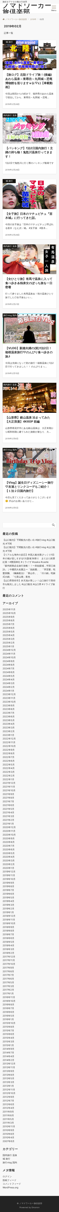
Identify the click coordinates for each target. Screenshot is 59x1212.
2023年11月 (9, 698)
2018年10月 (9, 923)
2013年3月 (8, 1082)
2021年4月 (8, 812)
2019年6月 (8, 893)
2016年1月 (8, 1019)
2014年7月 (8, 1052)
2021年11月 (9, 786)
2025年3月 (9, 638)
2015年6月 (8, 1034)
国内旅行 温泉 (10, 1155)
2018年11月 (9, 919)
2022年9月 (9, 749)
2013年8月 (8, 1074)
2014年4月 (8, 1056)
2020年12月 (9, 827)
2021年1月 (8, 823)
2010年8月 (8, 1133)
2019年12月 (9, 871)
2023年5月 (9, 720)
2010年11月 (9, 1126)
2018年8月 (8, 930)
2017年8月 (8, 971)
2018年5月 (8, 941)
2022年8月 (9, 753)
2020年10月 (9, 834)
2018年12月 (9, 915)
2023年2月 (9, 731)
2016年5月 (8, 1015)
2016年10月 (9, 1001)
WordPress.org (10, 1187)
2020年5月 (9, 853)
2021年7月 (8, 801)
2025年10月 (9, 613)
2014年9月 (8, 1048)
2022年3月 (9, 771)
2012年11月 (9, 1089)
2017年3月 (8, 986)
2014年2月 (8, 1060)
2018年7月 (8, 934)
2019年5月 (8, 897)
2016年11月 (9, 997)
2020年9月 (9, 838)
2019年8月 (8, 886)
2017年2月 (8, 989)
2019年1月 (8, 912)
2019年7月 (8, 890)
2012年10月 (9, 1093)
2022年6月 (9, 760)
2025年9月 (9, 616)
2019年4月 (8, 901)
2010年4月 (8, 1137)
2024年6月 (9, 672)
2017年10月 (9, 963)
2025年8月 (9, 620)
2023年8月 (9, 709)
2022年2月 (9, 775)
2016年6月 (8, 1012)
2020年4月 (9, 856)
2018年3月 (8, 949)
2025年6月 (9, 627)
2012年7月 (8, 1100)
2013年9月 (8, 1071)
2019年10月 (9, 879)
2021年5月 (8, 808)
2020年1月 (8, 868)
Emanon (36, 1207)
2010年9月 (8, 1130)
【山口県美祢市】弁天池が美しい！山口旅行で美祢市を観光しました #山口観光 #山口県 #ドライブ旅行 (29, 584)
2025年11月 (9, 609)
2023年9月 (9, 705)
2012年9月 (8, 1096)
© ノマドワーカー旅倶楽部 (29, 1203)
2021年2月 (8, 819)
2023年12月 (9, 694)
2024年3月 (9, 683)
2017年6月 (8, 978)
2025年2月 (9, 642)
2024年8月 (9, 664)
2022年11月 (9, 742)
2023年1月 (8, 735)
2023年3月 (9, 727)
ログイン (7, 1176)
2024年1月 (8, 690)
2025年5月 (9, 631)
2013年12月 (9, 1063)
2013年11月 (9, 1067)
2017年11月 (9, 960)
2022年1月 (8, 779)
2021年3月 (8, 816)
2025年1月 (8, 646)
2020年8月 (9, 842)
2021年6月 (8, 805)
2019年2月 (8, 908)
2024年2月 (9, 687)
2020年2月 (9, 864)
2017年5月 (8, 982)
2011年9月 (8, 1111)
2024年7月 (8, 668)
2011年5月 (8, 1119)
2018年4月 (8, 945)
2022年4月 (9, 768)
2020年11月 (9, 831)
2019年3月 (8, 904)
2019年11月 (9, 875)
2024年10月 (9, 657)
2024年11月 (9, 653)
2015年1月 (8, 1045)
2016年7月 (8, 1008)
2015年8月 (8, 1026)
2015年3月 (8, 1041)
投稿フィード (9, 1180)
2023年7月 (8, 712)
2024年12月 (9, 650)
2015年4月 (8, 1037)
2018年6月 (8, 938)
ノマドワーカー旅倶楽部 (27, 8)
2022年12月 (9, 738)
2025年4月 (9, 635)
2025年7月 (8, 624)
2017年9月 (8, 967)
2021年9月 (8, 794)
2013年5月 (8, 1078)
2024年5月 (9, 676)
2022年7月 (8, 757)
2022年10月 (9, 746)
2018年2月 (8, 952)
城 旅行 (6, 1158)
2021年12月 (9, 782)
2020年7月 (8, 845)
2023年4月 (9, 723)
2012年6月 (8, 1104)
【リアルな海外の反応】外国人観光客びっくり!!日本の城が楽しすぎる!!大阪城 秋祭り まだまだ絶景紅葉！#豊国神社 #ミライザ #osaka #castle (29, 558)
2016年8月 (8, 1004)
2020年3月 (9, 860)
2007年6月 (8, 1141)
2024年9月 (9, 661)
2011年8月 (8, 1115)
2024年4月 (9, 679)
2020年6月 (9, 849)
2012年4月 (8, 1107)
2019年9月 (8, 882)
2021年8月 (8, 797)
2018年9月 (8, 927)
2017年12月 (9, 956)
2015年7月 (8, 1030)
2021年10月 (9, 790)
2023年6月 (9, 716)
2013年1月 (8, 1085)
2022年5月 (9, 764)
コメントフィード (12, 1183)
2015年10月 (9, 1023)
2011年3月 (8, 1122)
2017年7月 (8, 975)
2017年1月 (8, 993)
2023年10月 (9, 701)
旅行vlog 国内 (10, 1162)
